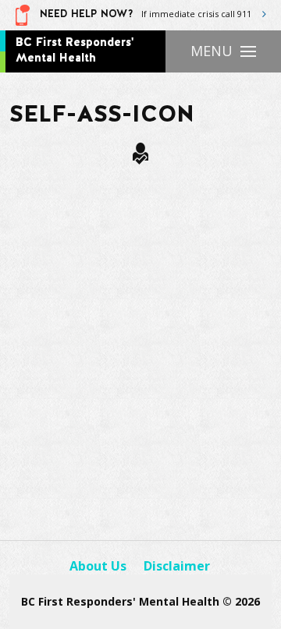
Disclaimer (177, 565)
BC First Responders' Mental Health (74, 50)
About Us (97, 565)
